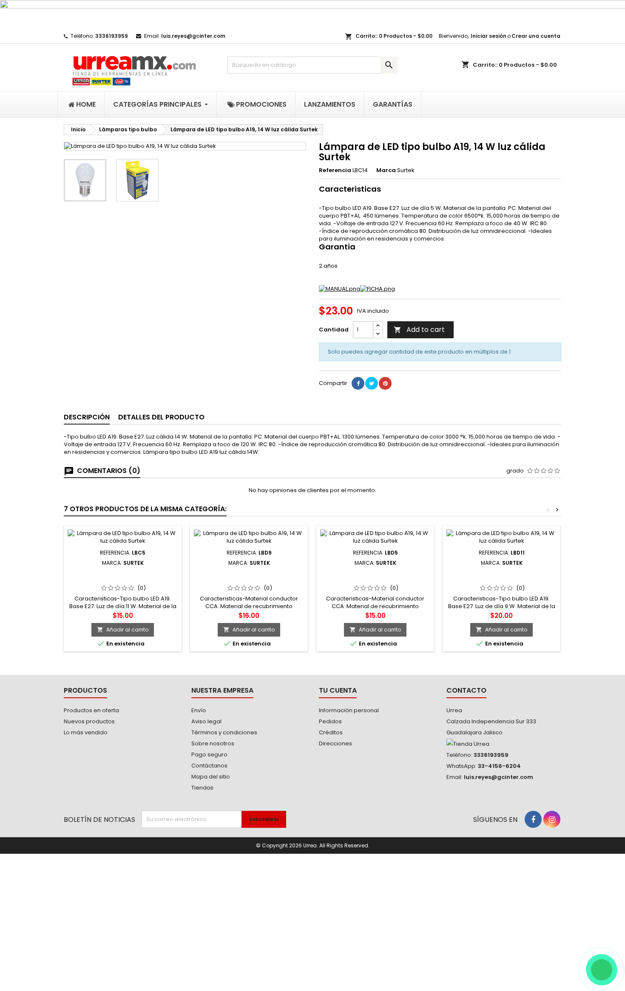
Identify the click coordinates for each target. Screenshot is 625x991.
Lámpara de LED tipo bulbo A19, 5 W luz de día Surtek (375, 576)
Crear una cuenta (535, 36)
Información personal (349, 710)
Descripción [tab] (87, 417)
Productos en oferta (91, 710)
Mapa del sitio (210, 777)
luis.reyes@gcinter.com (193, 36)
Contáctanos (209, 766)
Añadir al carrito (122, 629)
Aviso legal (206, 721)
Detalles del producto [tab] (161, 417)
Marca (386, 170)
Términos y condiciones (224, 732)
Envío (198, 710)
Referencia (335, 170)
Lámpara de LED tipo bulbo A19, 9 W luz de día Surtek (248, 576)
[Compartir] (358, 383)
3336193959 (111, 36)
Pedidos (330, 721)
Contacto (466, 690)
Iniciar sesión (488, 36)
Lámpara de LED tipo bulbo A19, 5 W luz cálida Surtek (122, 576)
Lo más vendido (86, 732)
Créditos (331, 732)
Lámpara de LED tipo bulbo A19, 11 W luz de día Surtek (501, 576)
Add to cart (419, 329)
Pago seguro (209, 754)
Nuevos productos (89, 721)
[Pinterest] (385, 383)
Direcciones (335, 743)
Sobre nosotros (212, 743)
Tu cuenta (338, 690)
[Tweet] (371, 383)
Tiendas (202, 788)
